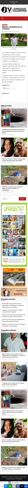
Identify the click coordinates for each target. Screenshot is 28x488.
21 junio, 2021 (16, 31)
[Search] (25, 18)
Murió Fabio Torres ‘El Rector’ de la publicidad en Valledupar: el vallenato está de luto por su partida (13, 305)
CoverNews (10, 479)
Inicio (14, 3)
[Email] (14, 486)
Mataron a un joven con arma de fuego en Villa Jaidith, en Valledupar (12, 188)
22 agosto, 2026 (10, 386)
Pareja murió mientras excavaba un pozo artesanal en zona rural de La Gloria (13, 131)
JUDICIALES (5, 24)
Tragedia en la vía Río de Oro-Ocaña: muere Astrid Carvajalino (12, 311)
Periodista (5, 134)
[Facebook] (18, 486)
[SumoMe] (26, 486)
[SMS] (6, 486)
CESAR (4, 379)
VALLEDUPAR (5, 350)
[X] (22, 486)
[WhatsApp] (10, 486)
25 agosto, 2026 (10, 358)
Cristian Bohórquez (7, 31)
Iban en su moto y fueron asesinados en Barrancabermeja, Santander (13, 159)
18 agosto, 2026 (10, 134)
